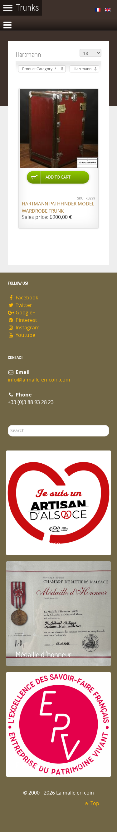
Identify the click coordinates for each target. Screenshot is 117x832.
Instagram (27, 328)
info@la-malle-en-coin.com (39, 380)
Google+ (24, 313)
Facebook (26, 298)
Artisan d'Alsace (38, 543)
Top (94, 803)
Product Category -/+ (40, 69)
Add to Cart (58, 177)
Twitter (23, 305)
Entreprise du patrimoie (50, 765)
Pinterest (25, 320)
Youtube (24, 335)
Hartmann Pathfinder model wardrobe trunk (58, 207)
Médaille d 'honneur (43, 654)
